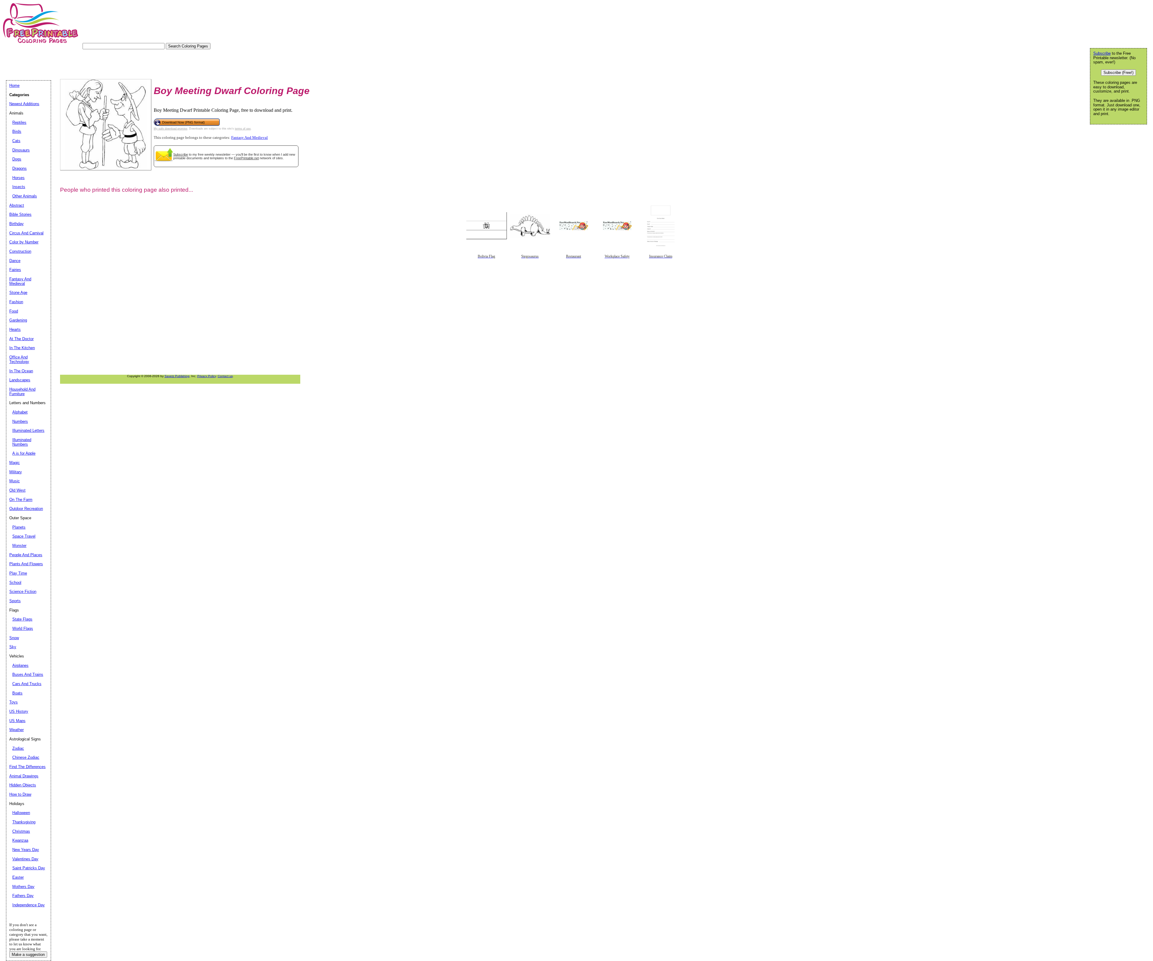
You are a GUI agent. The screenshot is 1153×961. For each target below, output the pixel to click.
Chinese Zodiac (25, 757)
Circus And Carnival (26, 233)
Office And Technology (19, 359)
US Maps (17, 720)
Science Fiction (22, 591)
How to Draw (20, 794)
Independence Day (28, 905)
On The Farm (20, 499)
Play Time (18, 573)
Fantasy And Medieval (249, 138)
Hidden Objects (22, 785)
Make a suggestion (28, 954)
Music (14, 481)
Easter (18, 877)
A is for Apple (23, 453)
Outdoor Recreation (26, 508)
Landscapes (19, 380)
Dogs (16, 159)
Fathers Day (23, 895)
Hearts (15, 329)
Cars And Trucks (26, 684)
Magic (14, 462)
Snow (14, 638)
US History (18, 711)
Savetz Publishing (177, 376)
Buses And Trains (27, 674)
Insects (18, 187)
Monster (19, 545)
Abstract (16, 205)
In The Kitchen (22, 348)
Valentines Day (25, 859)
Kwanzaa (20, 840)
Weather (16, 730)
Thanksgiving (23, 822)
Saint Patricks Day (28, 868)
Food (13, 311)
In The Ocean (21, 371)
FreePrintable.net (246, 158)
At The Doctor (21, 339)
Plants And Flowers (26, 564)
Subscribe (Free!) (1118, 72)
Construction (20, 251)
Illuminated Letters (28, 430)
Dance (14, 260)
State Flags (22, 619)
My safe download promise (170, 128)
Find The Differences (27, 766)
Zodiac (18, 748)
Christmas (21, 831)
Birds (16, 131)
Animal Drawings (23, 776)
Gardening (18, 320)
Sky (12, 647)
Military (15, 472)
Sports (15, 601)
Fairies (15, 269)
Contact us (225, 376)
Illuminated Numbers (21, 442)
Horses (18, 177)
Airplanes (20, 665)
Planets (19, 527)
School (15, 582)
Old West (17, 490)
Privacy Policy (206, 376)
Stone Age (18, 292)
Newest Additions (24, 104)
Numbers (20, 421)
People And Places (25, 555)
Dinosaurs (21, 150)
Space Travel (23, 536)
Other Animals (24, 196)
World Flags (22, 628)
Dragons (19, 168)
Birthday (16, 223)
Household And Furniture (22, 391)
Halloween (21, 812)
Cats (16, 141)
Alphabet (20, 412)
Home (14, 85)
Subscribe (180, 154)
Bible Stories (20, 214)
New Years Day (25, 849)
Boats (17, 693)
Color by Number (23, 242)
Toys (13, 702)
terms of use (243, 128)
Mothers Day (23, 886)
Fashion (16, 302)
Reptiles (19, 122)
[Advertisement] (115, 62)
